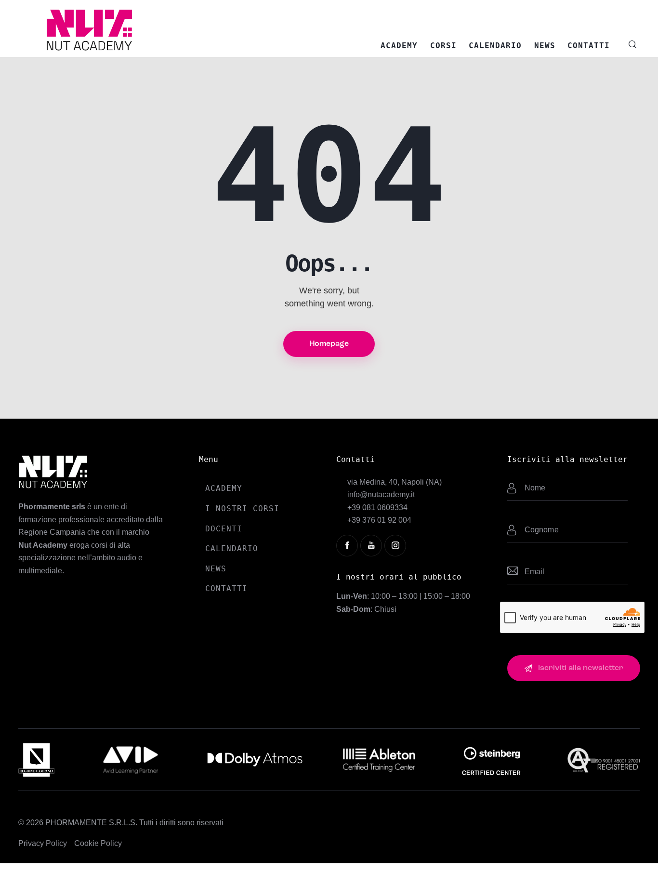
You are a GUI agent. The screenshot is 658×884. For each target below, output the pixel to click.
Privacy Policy (42, 843)
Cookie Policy (98, 843)
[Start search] (632, 44)
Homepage (329, 344)
